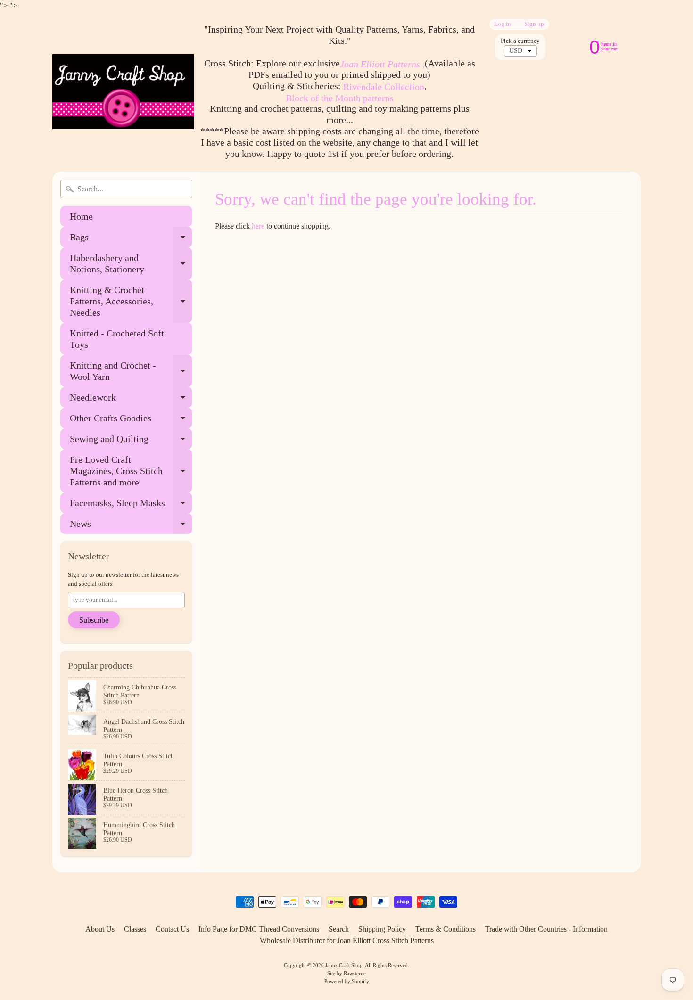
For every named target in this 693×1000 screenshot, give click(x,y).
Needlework (131, 400)
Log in (502, 24)
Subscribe (93, 620)
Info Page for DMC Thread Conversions (258, 929)
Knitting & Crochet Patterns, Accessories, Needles (131, 301)
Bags (131, 239)
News (131, 526)
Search (339, 929)
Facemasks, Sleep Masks (131, 505)
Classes (135, 929)
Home (81, 216)
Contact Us (172, 929)
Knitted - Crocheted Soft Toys (117, 339)
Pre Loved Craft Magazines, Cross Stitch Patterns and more (131, 470)
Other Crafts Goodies (131, 420)
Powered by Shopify (346, 981)
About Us (100, 929)
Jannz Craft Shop (344, 965)
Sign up (534, 24)
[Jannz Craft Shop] (123, 91)
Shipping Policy (382, 929)
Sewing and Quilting (131, 441)
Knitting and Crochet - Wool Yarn (131, 371)
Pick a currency (520, 41)
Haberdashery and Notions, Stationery (131, 264)
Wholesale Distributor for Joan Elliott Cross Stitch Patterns (347, 940)
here (258, 226)
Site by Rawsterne (346, 973)
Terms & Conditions (445, 929)
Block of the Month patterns (340, 98)
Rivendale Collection (383, 86)
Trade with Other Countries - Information (546, 929)
